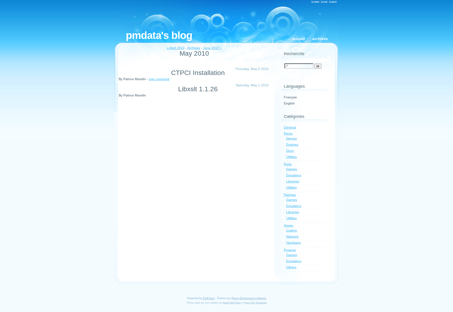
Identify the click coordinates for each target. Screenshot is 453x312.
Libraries (292, 181)
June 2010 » (212, 48)
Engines (292, 144)
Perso (288, 133)
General (290, 127)
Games (291, 169)
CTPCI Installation (198, 72)
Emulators (293, 175)
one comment (159, 79)
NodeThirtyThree (232, 302)
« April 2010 (176, 48)
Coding (291, 230)
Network (292, 236)
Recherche (294, 53)
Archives (320, 39)
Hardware (293, 243)
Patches (290, 195)
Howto (288, 225)
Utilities (291, 157)
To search (333, 1)
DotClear (208, 298)
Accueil (298, 39)
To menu (324, 1)
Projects (290, 250)
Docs (290, 151)
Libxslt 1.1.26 (198, 89)
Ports (288, 164)
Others (291, 267)
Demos (291, 138)
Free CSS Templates (255, 302)
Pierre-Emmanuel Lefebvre (248, 298)
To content (315, 1)
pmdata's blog (159, 35)
